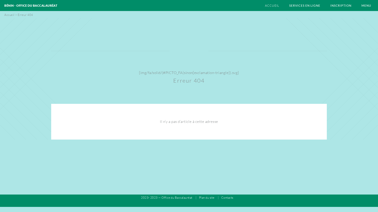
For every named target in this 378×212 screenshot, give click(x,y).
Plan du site (207, 197)
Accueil (272, 5)
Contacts (227, 197)
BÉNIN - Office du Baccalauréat (30, 5)
